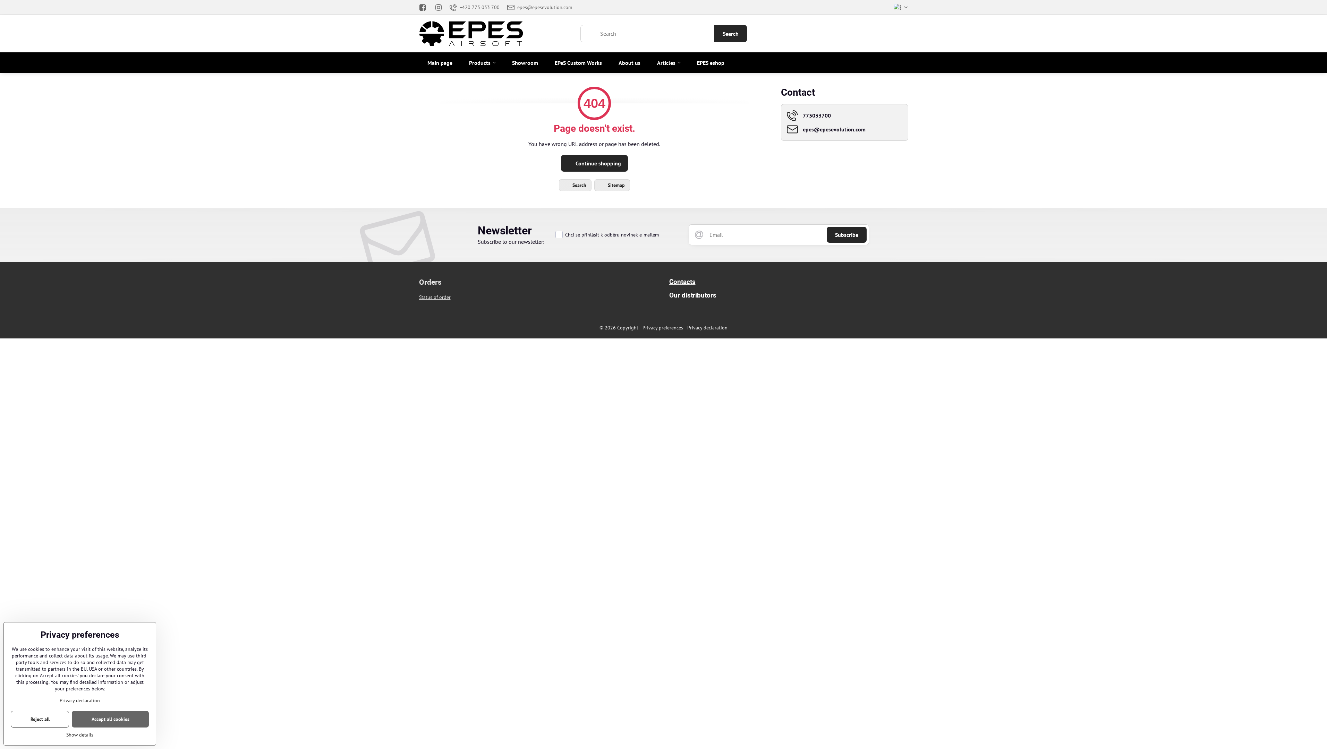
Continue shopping (597, 163)
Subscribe (846, 234)
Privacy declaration (707, 328)
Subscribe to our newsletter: (511, 241)
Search (731, 33)
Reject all (40, 719)
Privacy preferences (663, 328)
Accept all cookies (110, 719)
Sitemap (615, 185)
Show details (79, 735)
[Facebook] (425, 7)
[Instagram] (438, 7)
